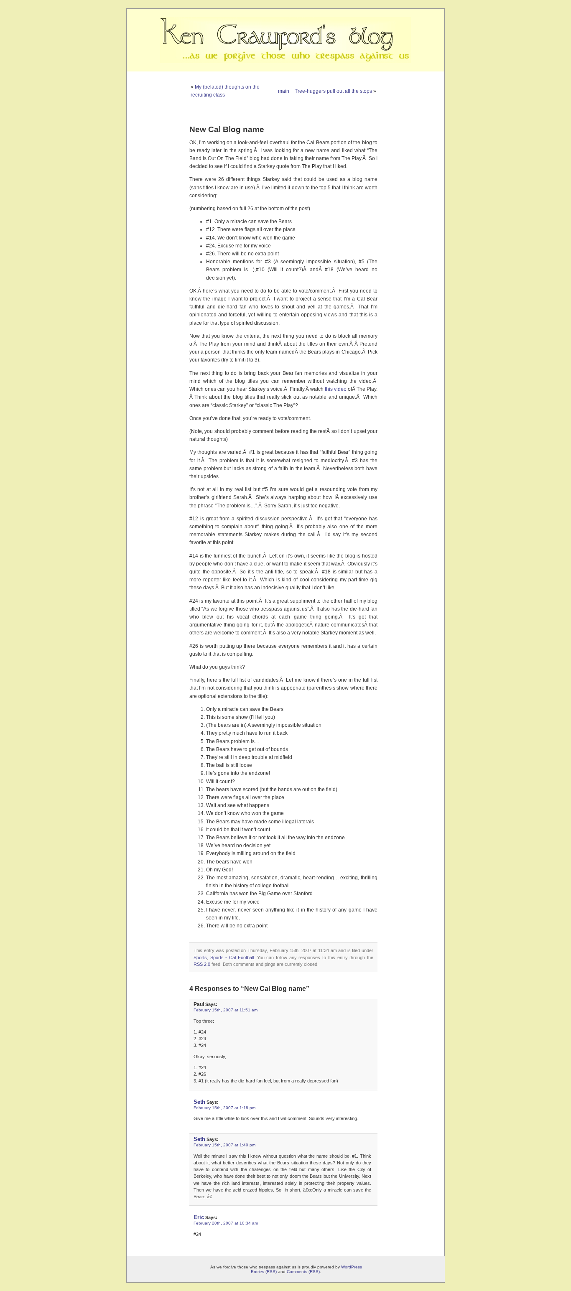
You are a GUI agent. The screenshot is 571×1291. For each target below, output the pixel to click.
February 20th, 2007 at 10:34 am (226, 1223)
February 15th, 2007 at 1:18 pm (224, 1107)
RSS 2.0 (202, 964)
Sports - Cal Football (232, 957)
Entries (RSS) (264, 1271)
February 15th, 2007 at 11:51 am (225, 1010)
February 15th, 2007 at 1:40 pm (224, 1145)
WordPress (351, 1267)
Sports (200, 957)
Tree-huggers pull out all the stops (333, 91)
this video (336, 389)
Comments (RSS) (303, 1271)
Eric (199, 1217)
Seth (199, 1102)
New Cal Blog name (226, 129)
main (283, 91)
